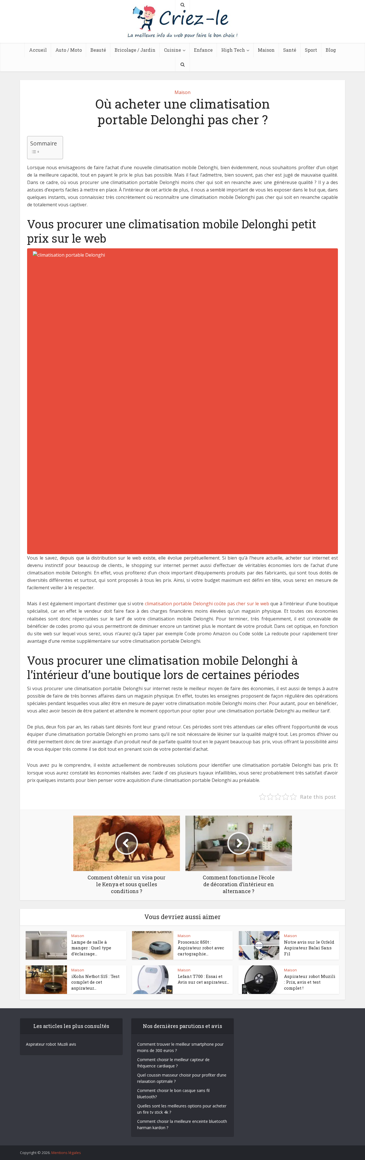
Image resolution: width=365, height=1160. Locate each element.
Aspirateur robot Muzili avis (51, 1044)
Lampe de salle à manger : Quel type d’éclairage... (91, 948)
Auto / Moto (68, 50)
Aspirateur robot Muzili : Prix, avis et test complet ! (309, 982)
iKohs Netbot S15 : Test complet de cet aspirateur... (95, 982)
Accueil (38, 50)
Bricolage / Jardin (135, 50)
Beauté (98, 50)
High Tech (233, 50)
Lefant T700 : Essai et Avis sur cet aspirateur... (203, 979)
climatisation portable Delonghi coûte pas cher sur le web (207, 603)
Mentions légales (66, 1152)
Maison (266, 50)
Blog (331, 50)
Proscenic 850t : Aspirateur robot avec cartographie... (201, 948)
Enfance (203, 50)
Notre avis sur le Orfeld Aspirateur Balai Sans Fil (309, 948)
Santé (289, 50)
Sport (311, 50)
